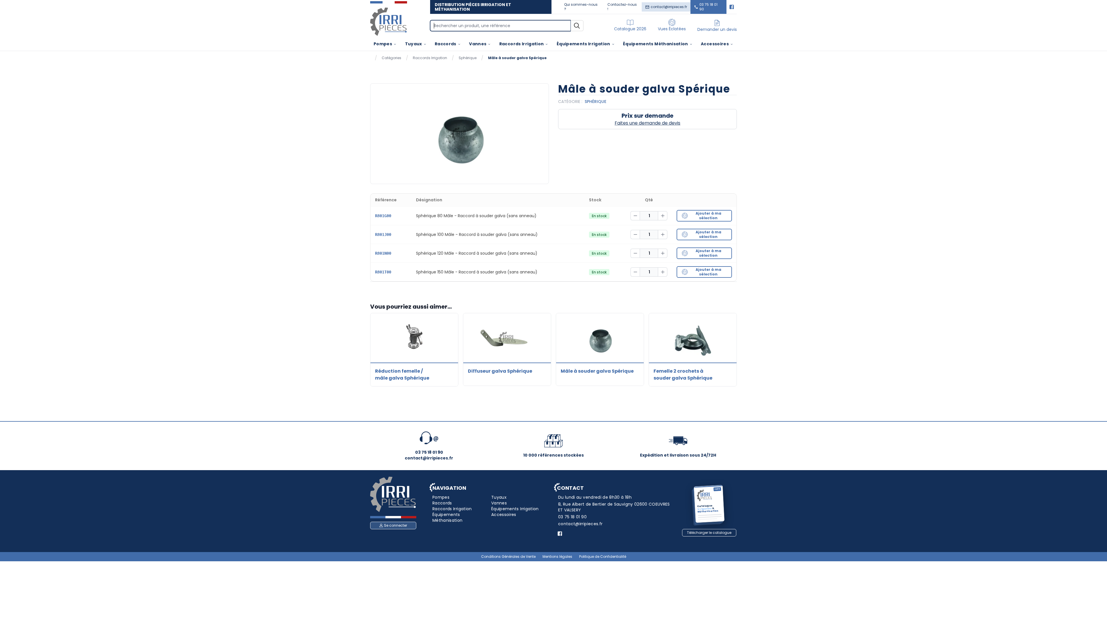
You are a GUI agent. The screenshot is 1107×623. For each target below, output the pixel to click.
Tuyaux (413, 44)
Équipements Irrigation (583, 44)
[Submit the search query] (577, 25)
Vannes (477, 44)
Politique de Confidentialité (602, 556)
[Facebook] (732, 7)
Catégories (391, 58)
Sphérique (468, 58)
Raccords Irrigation (521, 44)
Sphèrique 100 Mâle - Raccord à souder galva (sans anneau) (477, 234)
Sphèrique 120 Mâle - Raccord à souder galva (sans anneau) (476, 253)
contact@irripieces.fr (669, 6)
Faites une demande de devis (647, 123)
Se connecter (395, 525)
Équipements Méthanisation (655, 44)
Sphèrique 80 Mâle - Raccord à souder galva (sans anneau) (476, 216)
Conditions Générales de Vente (508, 556)
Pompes (383, 44)
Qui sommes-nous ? (581, 7)
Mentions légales (557, 556)
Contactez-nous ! (622, 7)
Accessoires (715, 44)
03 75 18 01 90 (708, 7)
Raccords (445, 44)
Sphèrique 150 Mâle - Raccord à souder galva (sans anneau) (476, 272)
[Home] (388, 21)
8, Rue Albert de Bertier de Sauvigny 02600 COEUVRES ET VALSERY (614, 507)
